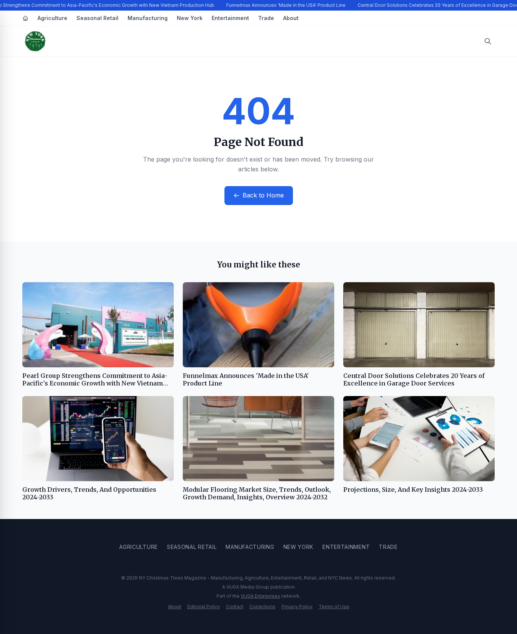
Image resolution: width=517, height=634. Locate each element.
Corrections (262, 606)
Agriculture (52, 18)
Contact (234, 606)
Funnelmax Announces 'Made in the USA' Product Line (286, 5)
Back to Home (263, 195)
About (291, 18)
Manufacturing (148, 18)
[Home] (25, 18)
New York (189, 18)
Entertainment (230, 18)
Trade (266, 18)
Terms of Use (334, 606)
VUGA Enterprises (260, 596)
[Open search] (488, 41)
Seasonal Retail (97, 18)
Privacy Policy (297, 606)
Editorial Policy (203, 606)
